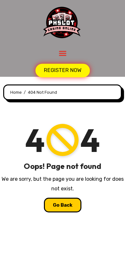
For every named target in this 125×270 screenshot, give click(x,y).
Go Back (62, 205)
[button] (62, 53)
